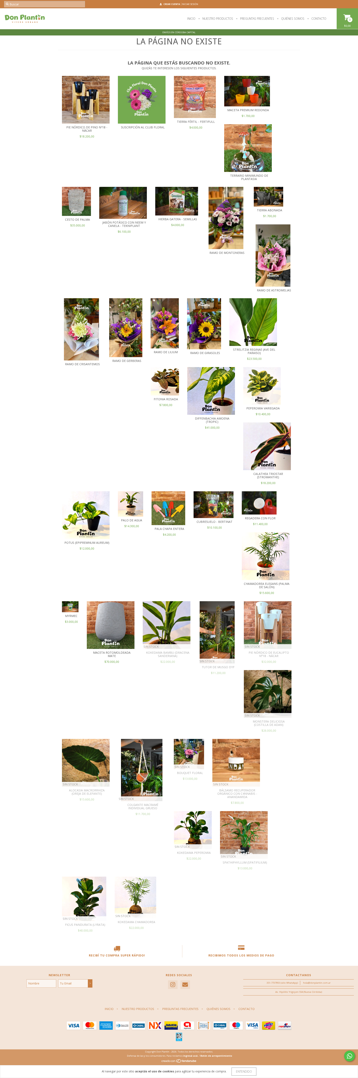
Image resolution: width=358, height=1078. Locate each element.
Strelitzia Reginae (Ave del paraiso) (254, 351)
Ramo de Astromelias (274, 290)
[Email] (185, 984)
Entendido (244, 1071)
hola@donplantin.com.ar (317, 982)
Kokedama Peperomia (194, 853)
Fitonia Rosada (166, 399)
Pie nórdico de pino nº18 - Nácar (86, 129)
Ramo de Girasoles (205, 353)
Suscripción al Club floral (143, 127)
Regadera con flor (260, 518)
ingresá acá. (190, 1055)
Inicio (191, 19)
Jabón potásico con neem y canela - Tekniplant (124, 224)
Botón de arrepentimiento (216, 1055)
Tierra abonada (269, 210)
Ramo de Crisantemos (82, 364)
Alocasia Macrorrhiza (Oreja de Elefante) (87, 792)
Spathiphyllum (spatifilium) (245, 862)
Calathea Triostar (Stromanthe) (268, 475)
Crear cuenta (171, 4)
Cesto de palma (77, 219)
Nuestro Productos (217, 19)
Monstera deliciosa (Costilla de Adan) (269, 723)
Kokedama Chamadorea (136, 922)
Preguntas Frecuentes (256, 19)
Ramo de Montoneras (226, 253)
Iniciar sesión (190, 4)
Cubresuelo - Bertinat (214, 522)
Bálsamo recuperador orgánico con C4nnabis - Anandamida (237, 793)
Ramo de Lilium (166, 352)
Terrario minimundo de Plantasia (249, 177)
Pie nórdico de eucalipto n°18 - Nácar (269, 654)
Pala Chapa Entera (169, 529)
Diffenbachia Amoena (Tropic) (212, 420)
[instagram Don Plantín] (173, 984)
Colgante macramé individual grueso (142, 806)
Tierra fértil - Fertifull (196, 122)
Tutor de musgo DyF (218, 667)
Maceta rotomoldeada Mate (112, 654)
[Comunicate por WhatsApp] (349, 1056)
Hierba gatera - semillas (177, 219)
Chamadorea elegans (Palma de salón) (266, 585)
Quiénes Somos (292, 19)
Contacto (318, 19)
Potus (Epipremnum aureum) (86, 543)
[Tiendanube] (179, 1061)
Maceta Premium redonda (248, 110)
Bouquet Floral (190, 773)
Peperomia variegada (263, 408)
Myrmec (71, 616)
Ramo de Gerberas (126, 361)
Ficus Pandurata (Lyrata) (85, 925)
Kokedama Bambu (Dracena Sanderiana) (167, 654)
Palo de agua (131, 520)
